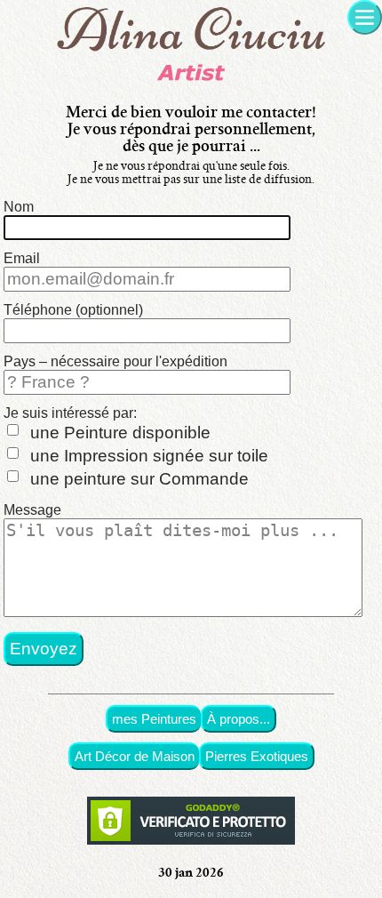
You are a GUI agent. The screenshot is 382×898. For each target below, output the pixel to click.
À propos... (238, 718)
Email (22, 258)
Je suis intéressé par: (70, 413)
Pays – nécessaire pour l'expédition (115, 361)
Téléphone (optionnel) (73, 309)
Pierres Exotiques (256, 756)
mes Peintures (154, 718)
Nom (19, 206)
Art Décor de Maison (135, 756)
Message (32, 509)
